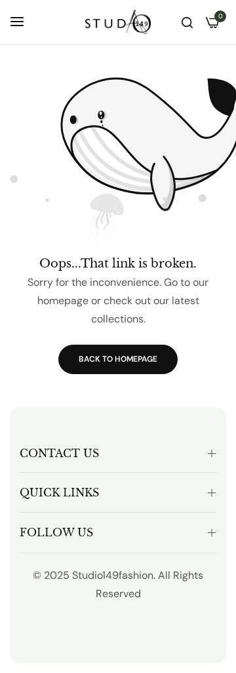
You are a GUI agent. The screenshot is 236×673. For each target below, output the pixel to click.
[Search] (187, 21)
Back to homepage (118, 359)
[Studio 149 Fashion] (118, 22)
